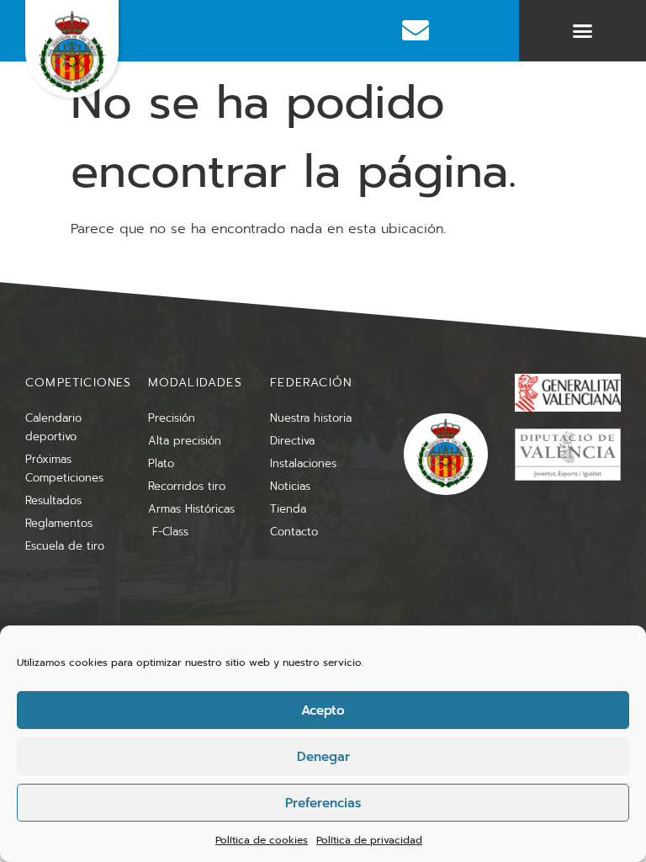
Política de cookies (261, 840)
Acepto (323, 710)
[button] (583, 31)
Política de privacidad (369, 840)
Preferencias (323, 803)
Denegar (323, 757)
